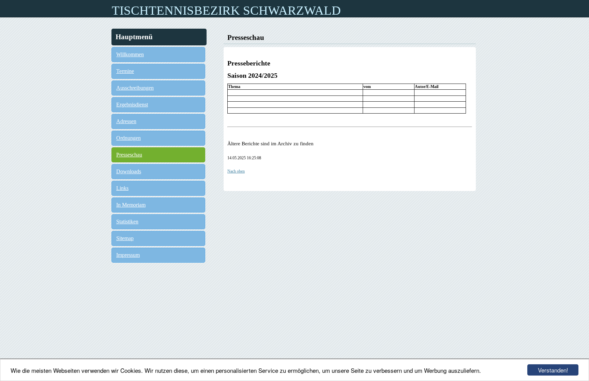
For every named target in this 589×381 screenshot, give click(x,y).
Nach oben (236, 171)
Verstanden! (553, 370)
